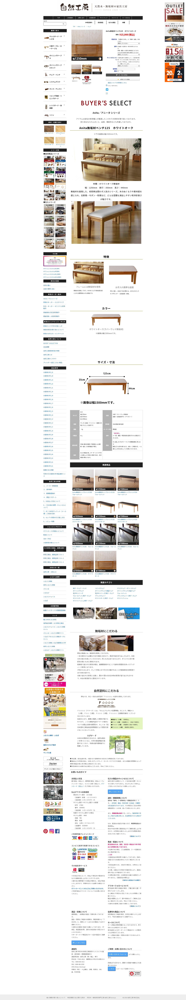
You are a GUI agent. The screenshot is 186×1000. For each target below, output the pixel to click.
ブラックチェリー (100, 596)
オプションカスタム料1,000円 (51, 274)
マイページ (115, 18)
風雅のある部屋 (48, 470)
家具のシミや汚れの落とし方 (52, 326)
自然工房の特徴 (55, 481)
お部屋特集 (55, 606)
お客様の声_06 (48, 446)
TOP (58, 18)
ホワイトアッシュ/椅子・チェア (83, 601)
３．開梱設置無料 (49, 493)
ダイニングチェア (78, 591)
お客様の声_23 (48, 380)
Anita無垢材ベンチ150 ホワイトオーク (105, 575)
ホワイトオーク (77, 598)
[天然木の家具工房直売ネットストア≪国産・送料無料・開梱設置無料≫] (93, 7)
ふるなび (46, 593)
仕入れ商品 (112, 22)
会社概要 (46, 347)
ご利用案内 (70, 18)
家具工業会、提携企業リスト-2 (53, 558)
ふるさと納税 (55, 577)
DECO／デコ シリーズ (50, 299)
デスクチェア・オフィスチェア (126, 588)
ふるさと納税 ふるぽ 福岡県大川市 (54, 643)
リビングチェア (100, 588)
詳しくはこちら (115, 791)
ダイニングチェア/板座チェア (104, 591)
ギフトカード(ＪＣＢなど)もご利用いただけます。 (88, 888)
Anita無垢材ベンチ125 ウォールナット (105, 548)
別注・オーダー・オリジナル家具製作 (54, 307)
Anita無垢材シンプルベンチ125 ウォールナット (105, 493)
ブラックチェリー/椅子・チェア (127, 596)
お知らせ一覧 (55, 567)
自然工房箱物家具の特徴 (51, 351)
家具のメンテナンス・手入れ (54, 322)
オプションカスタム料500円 (51, 271)
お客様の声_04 (48, 454)
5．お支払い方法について (51, 501)
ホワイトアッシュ (122, 598)
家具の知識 (55, 281)
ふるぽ (45, 601)
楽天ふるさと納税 (49, 585)
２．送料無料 (47, 489)
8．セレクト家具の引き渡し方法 (54, 517)
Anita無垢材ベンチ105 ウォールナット (82, 548)
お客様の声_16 (48, 407)
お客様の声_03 (48, 458)
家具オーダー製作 (54, 294)
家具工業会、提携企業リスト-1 (53, 554)
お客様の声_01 (48, 466)
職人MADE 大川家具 (49, 620)
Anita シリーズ (81, 26)
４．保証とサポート (49, 497)
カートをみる (126, 18)
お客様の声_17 (48, 403)
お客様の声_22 (48, 384)
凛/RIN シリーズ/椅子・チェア (104, 593)
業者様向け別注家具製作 (51, 312)
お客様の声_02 (48, 462)
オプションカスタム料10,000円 (52, 277)
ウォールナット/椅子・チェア (82, 596)
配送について (135, 836)
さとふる (46, 589)
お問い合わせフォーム (117, 954)
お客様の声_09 (48, 435)
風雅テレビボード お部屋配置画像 (54, 610)
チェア (89, 26)
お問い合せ (81, 18)
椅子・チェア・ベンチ (80, 588)
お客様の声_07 (48, 442)
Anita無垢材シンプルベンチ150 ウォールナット (128, 493)
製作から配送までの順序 (132, 880)
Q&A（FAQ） (47, 539)
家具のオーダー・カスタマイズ (53, 302)
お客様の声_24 (48, 376)
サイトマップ (103, 18)
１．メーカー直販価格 (50, 486)
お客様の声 (92, 18)
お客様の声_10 (48, 431)
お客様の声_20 (48, 391)
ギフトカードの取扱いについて (53, 531)
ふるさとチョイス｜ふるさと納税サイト (54, 628)
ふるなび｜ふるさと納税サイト (53, 650)
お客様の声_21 (48, 388)
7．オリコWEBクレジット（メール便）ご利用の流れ (54, 512)
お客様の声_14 (48, 415)
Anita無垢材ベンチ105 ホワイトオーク (82, 575)
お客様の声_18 (48, 399)
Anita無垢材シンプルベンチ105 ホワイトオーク (82, 520)
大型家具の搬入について (51, 543)
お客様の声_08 (48, 439)
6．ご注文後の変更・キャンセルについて (54, 506)
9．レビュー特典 (48, 521)
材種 (123, 22)
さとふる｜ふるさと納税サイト (53, 633)
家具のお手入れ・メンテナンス (53, 334)
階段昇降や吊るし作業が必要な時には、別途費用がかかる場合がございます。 (124, 815)
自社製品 (100, 22)
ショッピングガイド (54, 527)
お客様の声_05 (48, 450)
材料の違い (47, 285)
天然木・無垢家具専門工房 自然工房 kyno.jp (101, 998)
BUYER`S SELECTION (50, 343)
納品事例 (54, 368)
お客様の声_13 (48, 419)
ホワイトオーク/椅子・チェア (104, 598)
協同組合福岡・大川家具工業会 (53, 623)
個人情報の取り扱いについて (55, 998)
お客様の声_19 (48, 395)
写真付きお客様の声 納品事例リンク (54, 475)
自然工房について (54, 339)
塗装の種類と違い (49, 289)
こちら (111, 968)
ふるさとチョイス (49, 597)
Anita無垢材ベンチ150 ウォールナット (128, 548)
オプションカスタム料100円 (51, 269)
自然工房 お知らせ (49, 572)
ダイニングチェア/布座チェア (126, 591)
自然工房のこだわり (49, 359)
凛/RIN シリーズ (78, 593)
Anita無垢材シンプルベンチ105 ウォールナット (82, 493)
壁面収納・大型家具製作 (51, 316)
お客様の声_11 (48, 427)
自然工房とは (47, 355)
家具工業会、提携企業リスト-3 (53, 562)
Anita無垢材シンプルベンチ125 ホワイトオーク (105, 520)
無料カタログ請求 (49, 745)
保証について (135, 906)
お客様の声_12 (48, 423)
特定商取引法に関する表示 (76, 998)
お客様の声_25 (48, 372)
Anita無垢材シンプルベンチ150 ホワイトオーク (128, 520)
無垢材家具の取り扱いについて (53, 330)
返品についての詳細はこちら (117, 83)
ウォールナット (122, 593)
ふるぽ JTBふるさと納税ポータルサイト (54, 638)
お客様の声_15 (48, 411)
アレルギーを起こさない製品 (52, 362)
